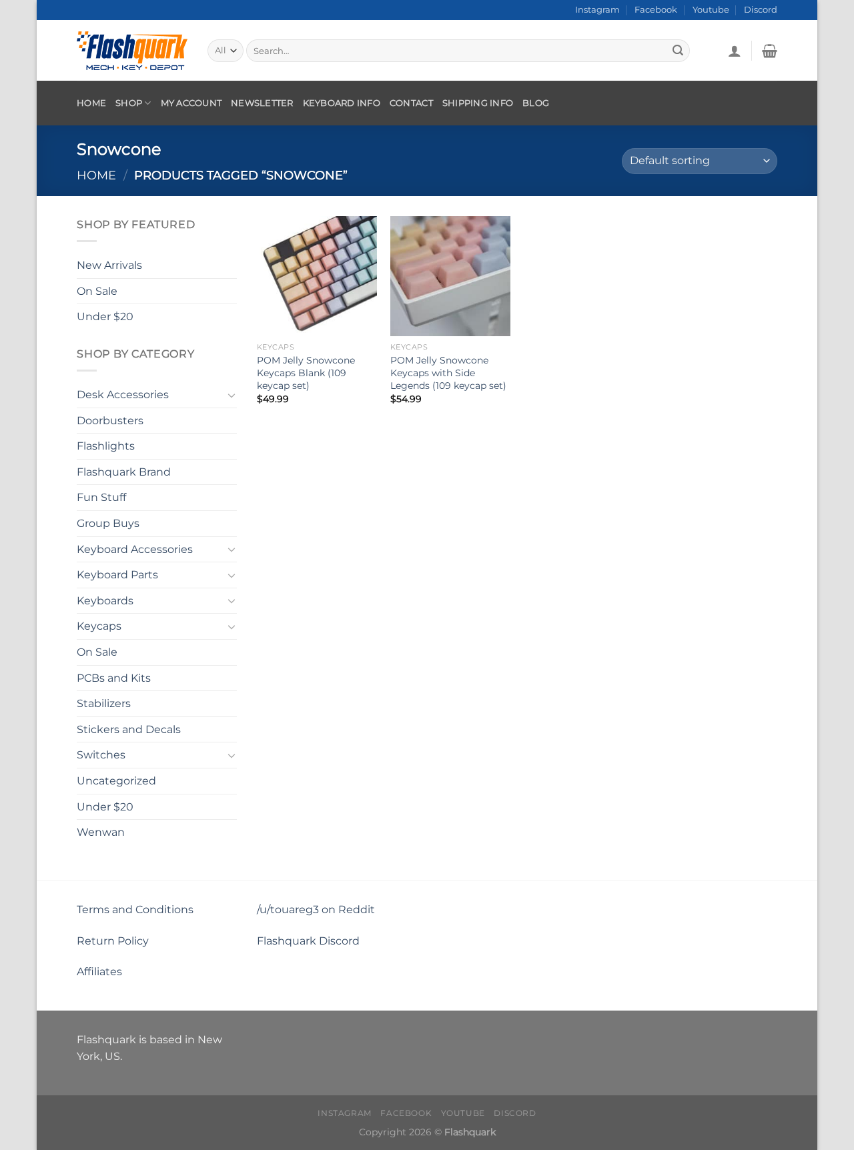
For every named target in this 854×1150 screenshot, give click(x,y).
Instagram (597, 10)
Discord (760, 10)
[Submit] (678, 50)
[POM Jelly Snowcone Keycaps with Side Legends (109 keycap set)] (450, 276)
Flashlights (106, 446)
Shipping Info (477, 103)
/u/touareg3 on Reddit (316, 909)
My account (191, 103)
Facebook (655, 10)
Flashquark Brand (124, 472)
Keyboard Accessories (135, 548)
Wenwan (101, 832)
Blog (535, 103)
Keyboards (105, 600)
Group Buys (108, 523)
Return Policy (113, 941)
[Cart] (769, 50)
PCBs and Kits (114, 677)
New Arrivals (109, 265)
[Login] (734, 50)
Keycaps (99, 626)
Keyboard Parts (117, 574)
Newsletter (262, 103)
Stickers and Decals (129, 729)
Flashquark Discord (308, 941)
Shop (128, 103)
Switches (101, 754)
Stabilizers (104, 703)
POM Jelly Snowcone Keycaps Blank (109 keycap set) (306, 372)
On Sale (97, 290)
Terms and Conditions (135, 909)
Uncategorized (116, 780)
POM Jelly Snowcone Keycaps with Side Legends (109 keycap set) (448, 372)
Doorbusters (110, 420)
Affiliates (99, 971)
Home (91, 103)
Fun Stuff (101, 497)
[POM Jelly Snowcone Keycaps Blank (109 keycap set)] (317, 276)
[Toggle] (231, 394)
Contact (411, 103)
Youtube (711, 10)
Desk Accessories (123, 394)
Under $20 (105, 316)
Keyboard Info (341, 103)
